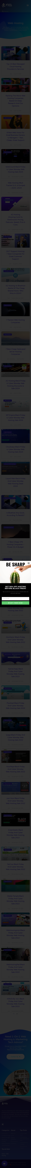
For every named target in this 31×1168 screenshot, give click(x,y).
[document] (15, 584)
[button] (28, 563)
